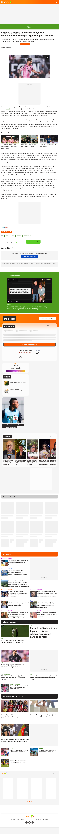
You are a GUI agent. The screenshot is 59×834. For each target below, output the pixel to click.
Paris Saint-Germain (5, 674)
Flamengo (12, 748)
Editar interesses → (51, 325)
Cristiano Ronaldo (34, 712)
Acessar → (25, 377)
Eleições (10, 589)
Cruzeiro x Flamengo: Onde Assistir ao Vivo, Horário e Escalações (19, 751)
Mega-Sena (10, 568)
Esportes (19, 235)
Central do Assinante (43, 2)
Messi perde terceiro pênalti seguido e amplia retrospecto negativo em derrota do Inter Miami (44, 677)
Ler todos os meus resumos (29, 344)
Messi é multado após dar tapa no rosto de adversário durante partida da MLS (44, 632)
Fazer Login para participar (29, 256)
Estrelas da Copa (28, 235)
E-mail (52, 2)
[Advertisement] (41, 688)
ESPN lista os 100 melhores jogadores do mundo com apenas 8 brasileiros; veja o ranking (13, 677)
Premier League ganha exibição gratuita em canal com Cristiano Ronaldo (43, 716)
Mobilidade (10, 579)
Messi (8, 109)
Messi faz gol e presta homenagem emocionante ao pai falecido (12, 666)
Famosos (10, 558)
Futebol (12, 235)
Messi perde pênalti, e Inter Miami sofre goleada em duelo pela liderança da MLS (19, 687)
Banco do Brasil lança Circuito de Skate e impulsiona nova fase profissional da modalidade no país (48, 752)
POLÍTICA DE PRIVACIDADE (42, 819)
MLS (2, 638)
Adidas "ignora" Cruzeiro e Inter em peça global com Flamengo (13, 716)
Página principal (8, 2)
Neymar (2, 737)
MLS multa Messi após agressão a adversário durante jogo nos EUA (12, 641)
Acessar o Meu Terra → (23, 318)
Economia (39, 600)
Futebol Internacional (15, 684)
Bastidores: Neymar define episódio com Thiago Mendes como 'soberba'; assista (15, 740)
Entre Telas (39, 589)
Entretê (10, 600)
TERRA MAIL (32, 2)
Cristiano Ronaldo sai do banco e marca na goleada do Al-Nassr (18, 761)
